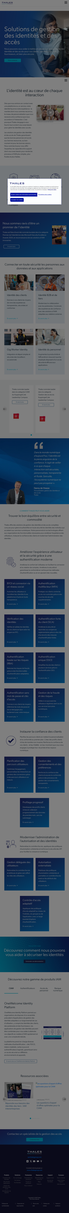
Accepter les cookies (17, 199)
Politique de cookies (52, 189)
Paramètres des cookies (45, 194)
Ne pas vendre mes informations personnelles (23, 194)
